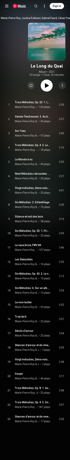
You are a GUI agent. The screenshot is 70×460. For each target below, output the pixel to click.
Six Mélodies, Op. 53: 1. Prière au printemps (32, 230)
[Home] (19, 6)
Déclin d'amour (24, 330)
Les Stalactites (24, 259)
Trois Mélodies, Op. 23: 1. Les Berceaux (32, 102)
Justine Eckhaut (39, 349)
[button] (31, 85)
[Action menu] (62, 85)
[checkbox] (61, 104)
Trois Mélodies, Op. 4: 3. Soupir (32, 402)
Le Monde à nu (23, 159)
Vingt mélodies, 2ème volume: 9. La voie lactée (32, 187)
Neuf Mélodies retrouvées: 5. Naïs (32, 173)
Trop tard (20, 316)
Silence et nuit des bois (29, 216)
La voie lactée (23, 302)
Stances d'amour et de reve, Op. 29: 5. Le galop (32, 416)
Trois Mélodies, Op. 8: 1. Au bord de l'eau (32, 388)
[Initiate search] (36, 6)
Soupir (19, 373)
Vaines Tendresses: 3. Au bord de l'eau (32, 116)
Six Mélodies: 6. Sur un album (32, 287)
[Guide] (6, 6)
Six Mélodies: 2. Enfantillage (32, 202)
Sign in (57, 6)
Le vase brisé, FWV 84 (28, 245)
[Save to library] (31, 85)
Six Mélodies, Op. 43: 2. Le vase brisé (32, 273)
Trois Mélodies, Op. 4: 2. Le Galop (32, 145)
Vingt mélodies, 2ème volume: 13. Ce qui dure (32, 359)
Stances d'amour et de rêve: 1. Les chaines (32, 345)
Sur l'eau (20, 130)
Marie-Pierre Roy (25, 106)
